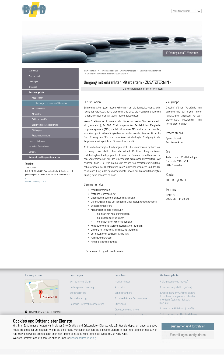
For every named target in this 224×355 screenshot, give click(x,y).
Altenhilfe (120, 287)
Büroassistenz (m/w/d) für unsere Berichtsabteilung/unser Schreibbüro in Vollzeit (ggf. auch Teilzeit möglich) (178, 298)
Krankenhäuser (122, 281)
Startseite (33, 70)
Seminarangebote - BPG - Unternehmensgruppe (118, 70)
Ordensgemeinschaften (127, 309)
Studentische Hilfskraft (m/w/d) (176, 308)
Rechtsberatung (78, 298)
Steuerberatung (78, 292)
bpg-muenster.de (90, 70)
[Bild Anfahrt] (45, 291)
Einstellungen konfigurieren (188, 335)
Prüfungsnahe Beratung (82, 287)
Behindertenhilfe (123, 292)
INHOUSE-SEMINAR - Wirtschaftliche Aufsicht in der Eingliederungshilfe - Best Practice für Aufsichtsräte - (50, 171)
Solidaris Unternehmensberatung (87, 304)
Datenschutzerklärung (83, 338)
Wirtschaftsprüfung (80, 281)
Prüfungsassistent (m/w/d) (173, 281)
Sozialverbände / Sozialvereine (131, 298)
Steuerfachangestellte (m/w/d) (175, 287)
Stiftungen (120, 304)
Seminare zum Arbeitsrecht (150, 70)
